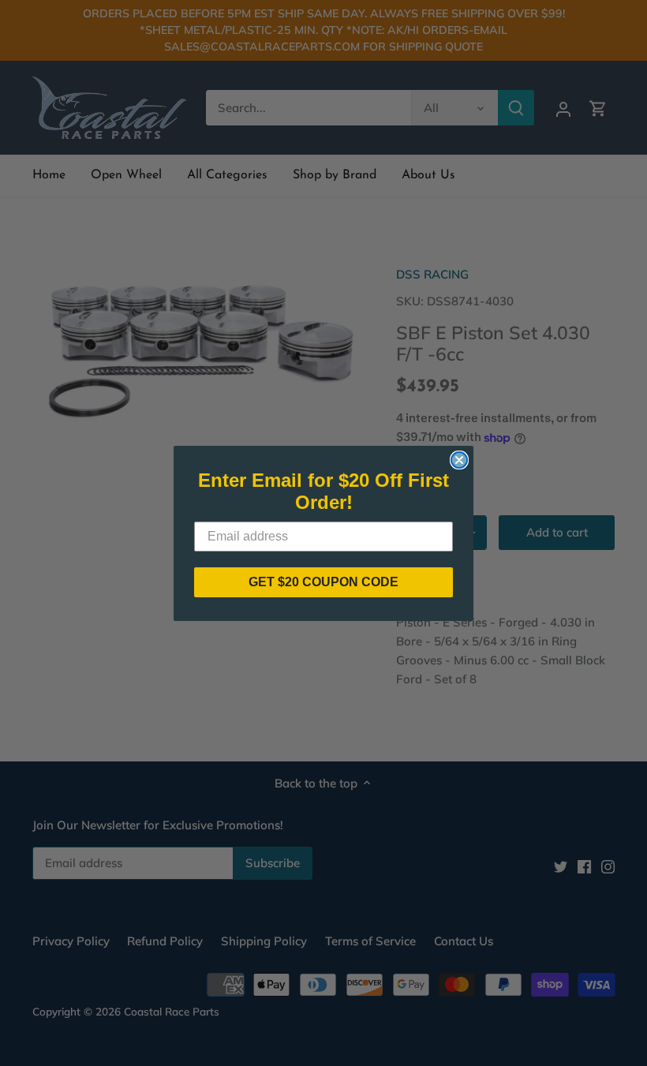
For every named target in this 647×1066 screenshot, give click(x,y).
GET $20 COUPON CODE (323, 582)
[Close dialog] (459, 460)
